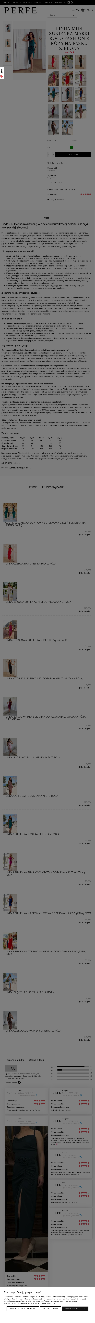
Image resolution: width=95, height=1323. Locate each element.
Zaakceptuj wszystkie (75, 1309)
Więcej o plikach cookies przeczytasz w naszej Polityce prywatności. (30, 1303)
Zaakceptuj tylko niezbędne (23, 1309)
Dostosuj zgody (50, 1309)
